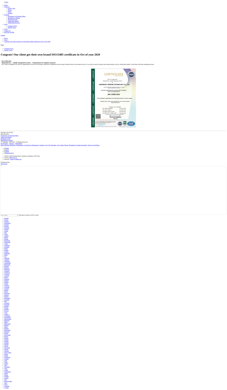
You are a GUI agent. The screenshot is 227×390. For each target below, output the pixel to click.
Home (6, 5)
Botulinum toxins (12, 19)
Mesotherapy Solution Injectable (78, 145)
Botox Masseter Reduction (8, 145)
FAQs (6, 29)
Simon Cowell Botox (93, 145)
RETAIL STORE (9, 32)
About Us (7, 7)
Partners (10, 13)
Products (6, 15)
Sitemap (11, 143)
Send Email (4, 164)
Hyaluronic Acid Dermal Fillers (16, 16)
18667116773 (13, 157)
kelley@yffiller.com (15, 159)
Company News (12, 26)
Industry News (12, 27)
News (6, 24)
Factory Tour (11, 8)
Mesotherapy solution (14, 18)
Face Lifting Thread (62, 145)
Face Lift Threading (50, 145)
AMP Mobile (18, 143)
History (10, 10)
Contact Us (7, 31)
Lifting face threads (13, 21)
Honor (9, 11)
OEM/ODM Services (14, 23)
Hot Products (4, 143)
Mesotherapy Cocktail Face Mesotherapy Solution (30, 145)
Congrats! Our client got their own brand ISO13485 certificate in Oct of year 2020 (27, 41)
